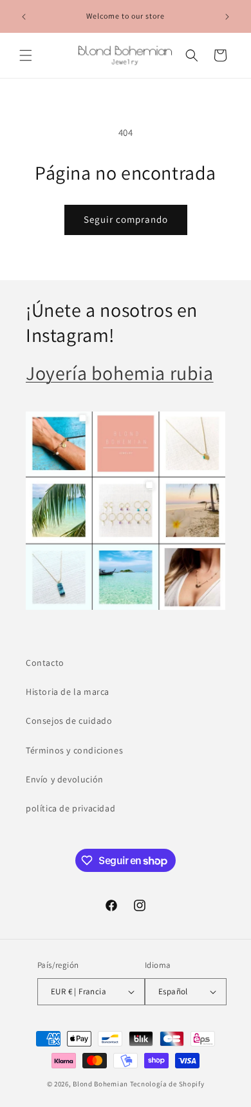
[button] (26, 55)
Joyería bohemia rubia (120, 373)
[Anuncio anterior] (24, 17)
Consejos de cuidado (69, 720)
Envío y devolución (65, 779)
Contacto (45, 662)
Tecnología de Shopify (167, 1083)
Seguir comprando (126, 219)
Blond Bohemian (100, 1083)
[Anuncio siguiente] (227, 17)
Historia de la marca (67, 691)
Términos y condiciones (74, 750)
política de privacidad (70, 808)
